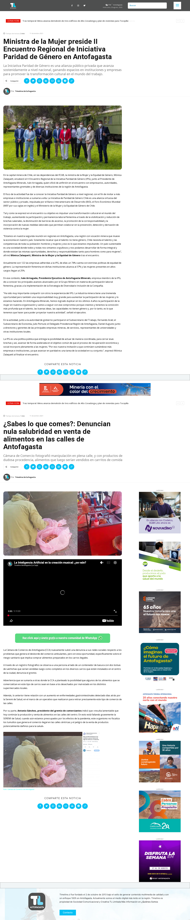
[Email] (52, 81)
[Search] (163, 5)
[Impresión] (58, 81)
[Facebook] (72, 5)
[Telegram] (65, 81)
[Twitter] (84, 5)
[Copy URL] (71, 81)
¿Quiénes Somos (149, 901)
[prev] (178, 21)
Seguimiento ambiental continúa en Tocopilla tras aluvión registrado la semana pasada (64, 20)
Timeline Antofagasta (25, 91)
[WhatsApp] (39, 81)
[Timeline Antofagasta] (7, 91)
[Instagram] (78, 5)
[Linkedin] (46, 81)
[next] (182, 21)
